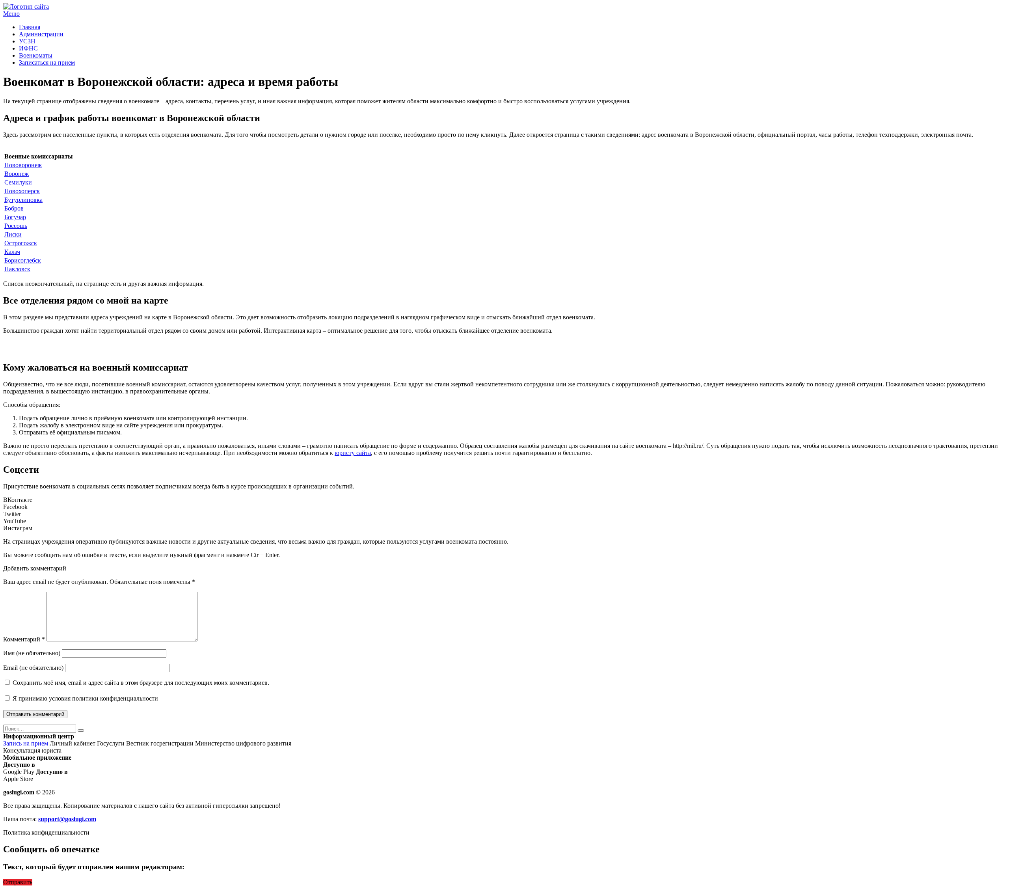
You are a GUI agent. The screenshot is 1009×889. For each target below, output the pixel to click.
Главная (29, 27)
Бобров (14, 208)
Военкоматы (35, 55)
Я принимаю (84, 698)
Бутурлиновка (23, 199)
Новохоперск (22, 191)
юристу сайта (353, 452)
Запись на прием (25, 743)
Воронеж (16, 173)
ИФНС (28, 48)
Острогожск (20, 243)
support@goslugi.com (67, 819)
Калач (12, 251)
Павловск (17, 269)
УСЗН (27, 41)
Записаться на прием (47, 62)
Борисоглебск (22, 260)
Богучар (15, 217)
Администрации (41, 34)
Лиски (13, 234)
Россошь (15, 225)
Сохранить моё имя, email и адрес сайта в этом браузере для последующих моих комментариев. (141, 682)
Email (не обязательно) (33, 667)
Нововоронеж (23, 165)
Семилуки (18, 182)
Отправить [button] (17, 882)
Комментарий (24, 639)
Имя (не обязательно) (31, 653)
